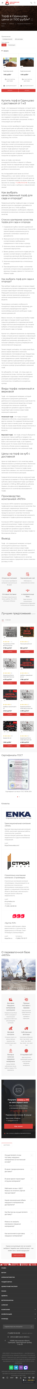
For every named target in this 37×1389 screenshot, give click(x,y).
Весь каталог (30, 614)
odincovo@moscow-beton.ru (19, 1337)
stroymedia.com (10, 901)
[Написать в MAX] (26, 1367)
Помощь (4, 1318)
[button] (17, 796)
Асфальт (4, 1305)
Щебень (4, 1295)
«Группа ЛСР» (10, 923)
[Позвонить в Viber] (21, 1367)
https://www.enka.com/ (12, 845)
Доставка (7, 1145)
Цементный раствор (9, 1286)
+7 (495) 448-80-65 (10, 906)
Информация (6, 1314)
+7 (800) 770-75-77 (21, 938)
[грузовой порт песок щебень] (18, 974)
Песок (3, 1291)
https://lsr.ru (8, 938)
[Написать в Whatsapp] (11, 1367)
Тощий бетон (6, 1282)
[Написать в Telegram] (16, 1367)
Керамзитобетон (8, 1277)
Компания (5, 1309)
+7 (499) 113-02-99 (21, 183)
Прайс (3, 1268)
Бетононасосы (7, 1300)
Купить (10, 90)
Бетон (3, 1272)
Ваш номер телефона (13, 1118)
